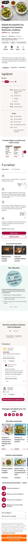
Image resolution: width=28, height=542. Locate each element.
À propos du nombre (16, 82)
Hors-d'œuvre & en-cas (22, 42)
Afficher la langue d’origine (9, 358)
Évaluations (22, 67)
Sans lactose (5, 42)
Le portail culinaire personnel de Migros (11, 482)
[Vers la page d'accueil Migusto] (5, 1)
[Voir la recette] (7, 437)
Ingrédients (6, 67)
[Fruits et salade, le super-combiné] (7, 468)
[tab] (14, 512)
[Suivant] (24, 152)
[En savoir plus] (7, 258)
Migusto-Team (12, 365)
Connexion (15, 306)
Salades (13, 42)
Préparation (14, 67)
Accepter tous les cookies (14, 539)
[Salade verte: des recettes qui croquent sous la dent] (20, 468)
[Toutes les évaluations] (5, 32)
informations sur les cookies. (9, 533)
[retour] (2, 6)
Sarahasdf (10, 348)
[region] (14, 530)
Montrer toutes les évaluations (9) (13, 399)
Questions (18, 336)
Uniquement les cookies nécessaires (14, 536)
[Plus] (24, 361)
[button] (4, 349)
